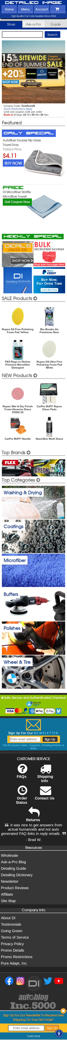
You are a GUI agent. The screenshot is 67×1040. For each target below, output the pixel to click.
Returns (33, 820)
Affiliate (7, 894)
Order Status (21, 800)
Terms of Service (15, 937)
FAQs (21, 776)
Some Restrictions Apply (18, 108)
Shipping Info (45, 778)
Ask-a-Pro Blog (13, 862)
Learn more (34, 1036)
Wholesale (9, 855)
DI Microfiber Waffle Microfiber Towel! (17, 194)
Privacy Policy (12, 944)
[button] (59, 1033)
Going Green (11, 931)
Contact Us (44, 798)
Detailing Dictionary (17, 875)
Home (9, 9)
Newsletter (9, 881)
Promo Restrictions (16, 957)
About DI (8, 918)
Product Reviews (15, 888)
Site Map (8, 901)
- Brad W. (34, 840)
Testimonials (11, 924)
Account (41, 9)
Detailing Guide (13, 868)
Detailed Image (33, 2)
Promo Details (12, 950)
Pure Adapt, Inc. (14, 963)
